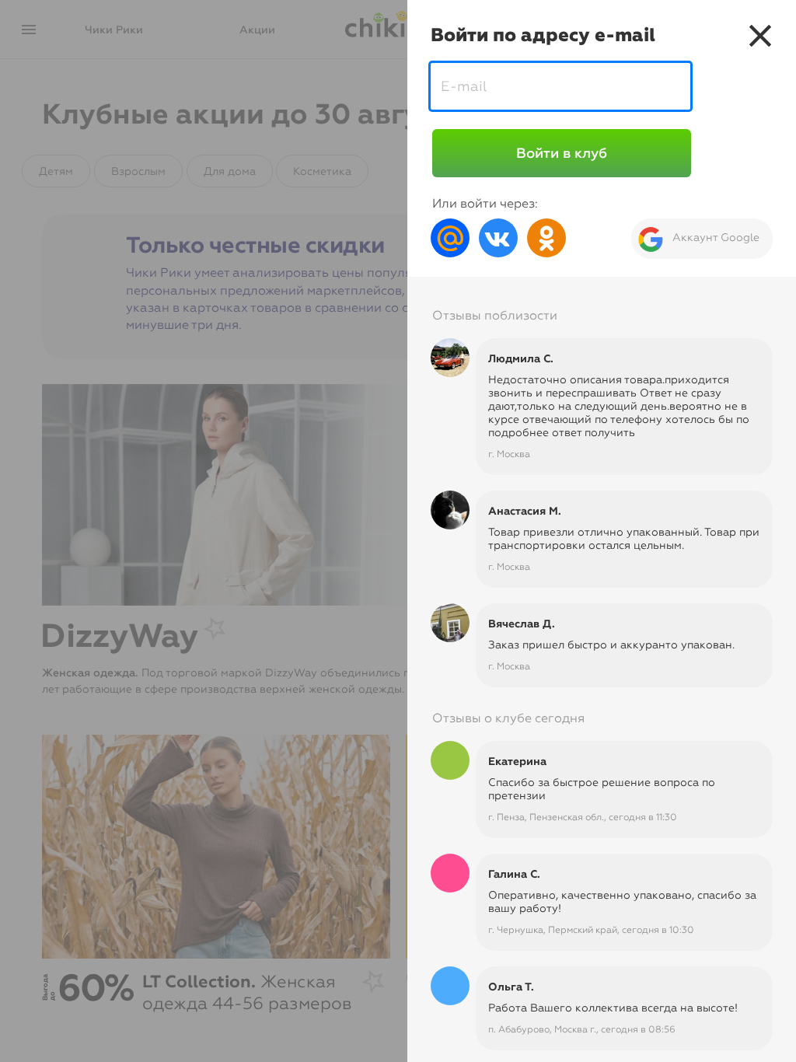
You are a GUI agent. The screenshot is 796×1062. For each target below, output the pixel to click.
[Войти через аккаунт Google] (695, 237)
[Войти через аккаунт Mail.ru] (450, 236)
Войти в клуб (561, 153)
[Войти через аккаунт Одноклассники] (546, 236)
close (760, 35)
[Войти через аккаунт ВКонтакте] (498, 236)
